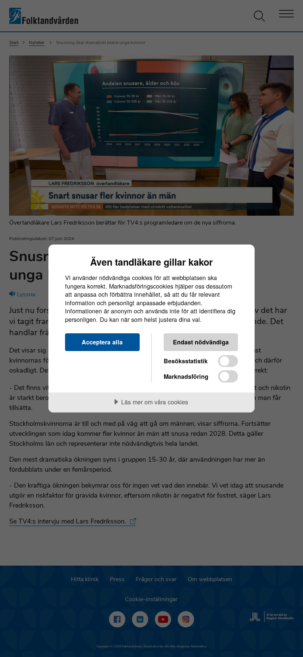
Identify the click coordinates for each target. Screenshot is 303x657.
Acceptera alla (102, 342)
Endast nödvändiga (201, 342)
